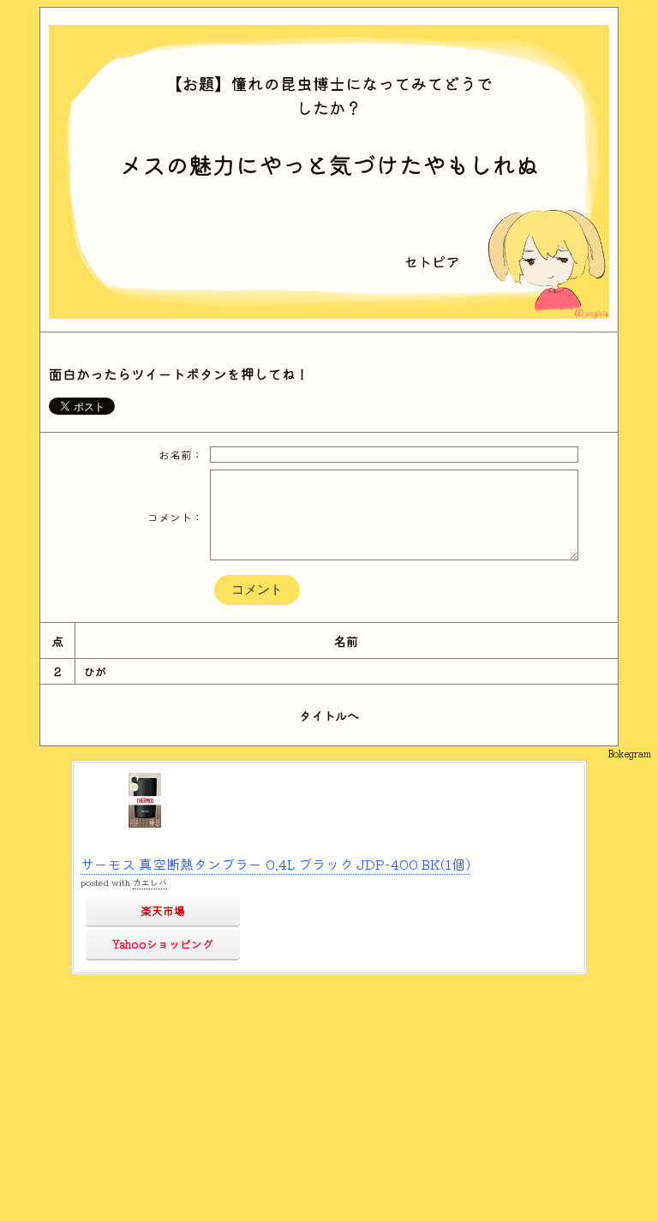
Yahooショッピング (162, 944)
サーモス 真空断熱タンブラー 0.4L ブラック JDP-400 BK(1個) (275, 863)
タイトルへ (329, 715)
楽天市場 (163, 910)
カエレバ (150, 882)
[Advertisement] (329, 1095)
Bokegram (629, 753)
